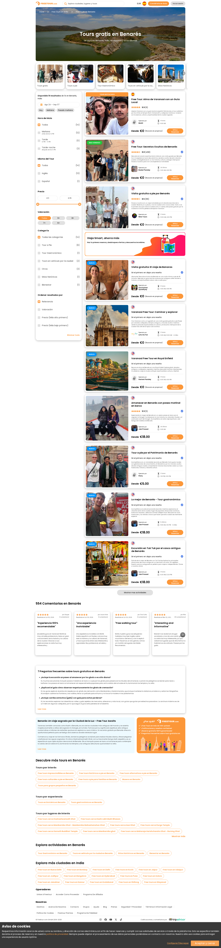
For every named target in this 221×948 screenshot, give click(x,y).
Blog (105, 907)
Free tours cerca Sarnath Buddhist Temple (58, 831)
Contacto (74, 907)
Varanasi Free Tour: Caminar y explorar (154, 312)
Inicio (42, 12)
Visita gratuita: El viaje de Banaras (151, 267)
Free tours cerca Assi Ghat (122, 825)
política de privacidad (57, 934)
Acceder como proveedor (67, 894)
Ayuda (96, 907)
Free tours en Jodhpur (48, 876)
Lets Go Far (143, 335)
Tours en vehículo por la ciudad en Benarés (93, 853)
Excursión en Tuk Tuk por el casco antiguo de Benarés (156, 550)
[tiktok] (121, 919)
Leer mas (42, 709)
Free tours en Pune (129, 876)
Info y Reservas (175, 131)
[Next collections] (183, 73)
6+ (58, 223)
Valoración (47, 309)
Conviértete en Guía (158, 3)
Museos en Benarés (131, 779)
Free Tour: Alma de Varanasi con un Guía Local (155, 101)
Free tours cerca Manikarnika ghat (99, 831)
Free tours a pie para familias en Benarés (98, 779)
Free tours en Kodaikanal (101, 882)
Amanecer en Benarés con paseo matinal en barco (155, 404)
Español (61, 181)
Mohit (141, 123)
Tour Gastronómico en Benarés (52, 853)
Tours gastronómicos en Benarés (86, 802)
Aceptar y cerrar (205, 943)
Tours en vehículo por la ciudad (61, 261)
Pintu (141, 476)
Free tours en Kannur (75, 882)
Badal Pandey (144, 170)
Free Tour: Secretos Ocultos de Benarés (154, 146)
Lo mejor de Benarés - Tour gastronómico (155, 499)
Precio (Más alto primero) (55, 317)
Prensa (114, 907)
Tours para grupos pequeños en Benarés (57, 785)
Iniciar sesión (178, 3)
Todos (44, 218)
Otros (61, 269)
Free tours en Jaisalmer (49, 882)
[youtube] (110, 919)
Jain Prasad (143, 429)
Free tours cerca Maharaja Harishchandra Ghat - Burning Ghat (150, 831)
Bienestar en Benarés (159, 853)
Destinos (40, 907)
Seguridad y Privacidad (131, 907)
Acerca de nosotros (57, 907)
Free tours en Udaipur (173, 869)
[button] (50, 76)
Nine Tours (143, 217)
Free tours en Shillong (129, 882)
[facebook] (105, 919)
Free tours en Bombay (77, 869)
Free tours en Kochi (124, 869)
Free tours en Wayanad (155, 882)
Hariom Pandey (145, 379)
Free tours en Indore (152, 876)
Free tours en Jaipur (148, 869)
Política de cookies (45, 913)
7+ (44, 223)
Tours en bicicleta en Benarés (51, 802)
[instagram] (100, 919)
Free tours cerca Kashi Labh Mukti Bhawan (100, 819)
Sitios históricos (61, 277)
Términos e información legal (159, 907)
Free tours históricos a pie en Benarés (96, 773)
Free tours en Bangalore (75, 876)
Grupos (86, 907)
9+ (58, 218)
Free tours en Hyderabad (103, 876)
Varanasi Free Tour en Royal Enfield (152, 358)
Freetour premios (65, 913)
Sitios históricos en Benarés (131, 853)
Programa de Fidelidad (87, 913)
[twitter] (115, 919)
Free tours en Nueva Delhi (50, 869)
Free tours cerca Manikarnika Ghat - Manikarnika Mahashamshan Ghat (71, 825)
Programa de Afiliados (93, 894)
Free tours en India (60, 12)
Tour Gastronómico (61, 253)
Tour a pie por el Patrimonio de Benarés (154, 452)
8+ (73, 218)
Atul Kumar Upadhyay (143, 288)
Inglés (61, 173)
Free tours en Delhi (101, 869)
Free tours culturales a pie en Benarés (55, 779)
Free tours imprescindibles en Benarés (56, 773)
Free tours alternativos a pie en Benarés (138, 773)
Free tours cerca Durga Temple (155, 825)
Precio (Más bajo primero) (55, 325)
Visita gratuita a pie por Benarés (150, 193)
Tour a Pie (61, 245)
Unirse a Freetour (44, 894)
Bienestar (61, 285)
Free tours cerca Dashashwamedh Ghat (56, 819)
